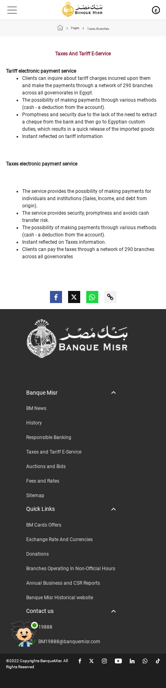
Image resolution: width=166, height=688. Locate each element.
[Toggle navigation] (9, 10)
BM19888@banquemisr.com (69, 641)
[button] (71, 392)
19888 (45, 627)
